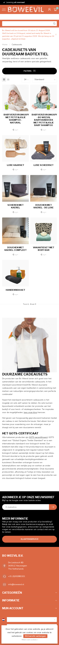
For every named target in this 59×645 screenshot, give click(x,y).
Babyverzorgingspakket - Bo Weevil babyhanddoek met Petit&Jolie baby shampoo (43, 120)
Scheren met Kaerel (15, 206)
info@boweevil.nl (16, 584)
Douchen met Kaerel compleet (15, 248)
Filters (28, 71)
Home (4, 44)
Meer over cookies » (30, 639)
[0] (55, 9)
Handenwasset (15, 290)
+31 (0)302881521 (16, 576)
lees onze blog (30, 412)
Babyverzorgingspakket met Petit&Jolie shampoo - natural (15, 118)
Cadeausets (17, 44)
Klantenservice (29, 539)
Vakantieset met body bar (43, 248)
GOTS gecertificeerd (38, 437)
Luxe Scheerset (44, 165)
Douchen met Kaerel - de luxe (44, 206)
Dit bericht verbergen (35, 636)
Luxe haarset (15, 165)
